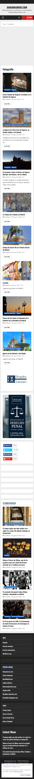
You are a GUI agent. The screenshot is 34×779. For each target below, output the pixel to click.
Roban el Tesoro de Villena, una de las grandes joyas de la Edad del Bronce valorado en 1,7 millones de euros (15, 562)
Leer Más (7, 104)
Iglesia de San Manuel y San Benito (17, 341)
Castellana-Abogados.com (10, 698)
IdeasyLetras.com (8, 672)
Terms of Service (8, 714)
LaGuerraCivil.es (7, 683)
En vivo (29, 17)
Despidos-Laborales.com (10, 694)
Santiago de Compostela (17, 523)
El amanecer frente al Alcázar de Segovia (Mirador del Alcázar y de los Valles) (17, 160)
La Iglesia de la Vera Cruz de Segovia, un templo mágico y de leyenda (17, 117)
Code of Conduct (8, 721)
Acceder (5, 642)
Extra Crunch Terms (8, 718)
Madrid (7, 210)
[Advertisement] (17, 45)
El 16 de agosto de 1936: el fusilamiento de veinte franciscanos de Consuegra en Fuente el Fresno (16, 623)
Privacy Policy (7, 710)
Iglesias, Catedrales (17, 125)
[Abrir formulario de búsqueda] (19, 17)
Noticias (7, 555)
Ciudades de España (10, 242)
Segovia (14, 90)
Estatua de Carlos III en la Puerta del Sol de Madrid (17, 235)
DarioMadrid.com (17, 7)
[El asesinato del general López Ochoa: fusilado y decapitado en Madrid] (17, 579)
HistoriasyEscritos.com (9, 687)
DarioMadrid (7, 99)
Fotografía (7, 90)
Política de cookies (18, 771)
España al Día (6, 690)
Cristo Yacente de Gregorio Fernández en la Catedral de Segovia (17, 82)
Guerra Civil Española (10, 587)
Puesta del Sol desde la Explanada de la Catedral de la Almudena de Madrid (17, 306)
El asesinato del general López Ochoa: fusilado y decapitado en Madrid (15, 593)
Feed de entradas (8, 646)
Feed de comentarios (9, 650)
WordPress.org (7, 654)
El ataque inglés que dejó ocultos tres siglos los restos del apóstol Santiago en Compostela (16, 530)
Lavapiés (17, 270)
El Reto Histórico (8, 675)
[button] (3, 17)
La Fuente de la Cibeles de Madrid (17, 202)
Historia (7, 523)
